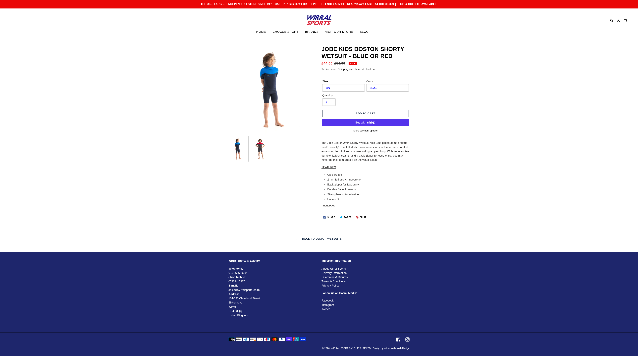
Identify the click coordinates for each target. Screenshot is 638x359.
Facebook (327, 300)
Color (369, 81)
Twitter (325, 309)
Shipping (343, 69)
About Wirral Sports (333, 268)
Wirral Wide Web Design (397, 348)
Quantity (327, 95)
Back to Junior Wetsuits (321, 238)
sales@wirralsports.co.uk (244, 290)
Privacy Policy (330, 285)
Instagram (327, 304)
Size (325, 81)
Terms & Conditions (333, 281)
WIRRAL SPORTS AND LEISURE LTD (351, 348)
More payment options (365, 130)
